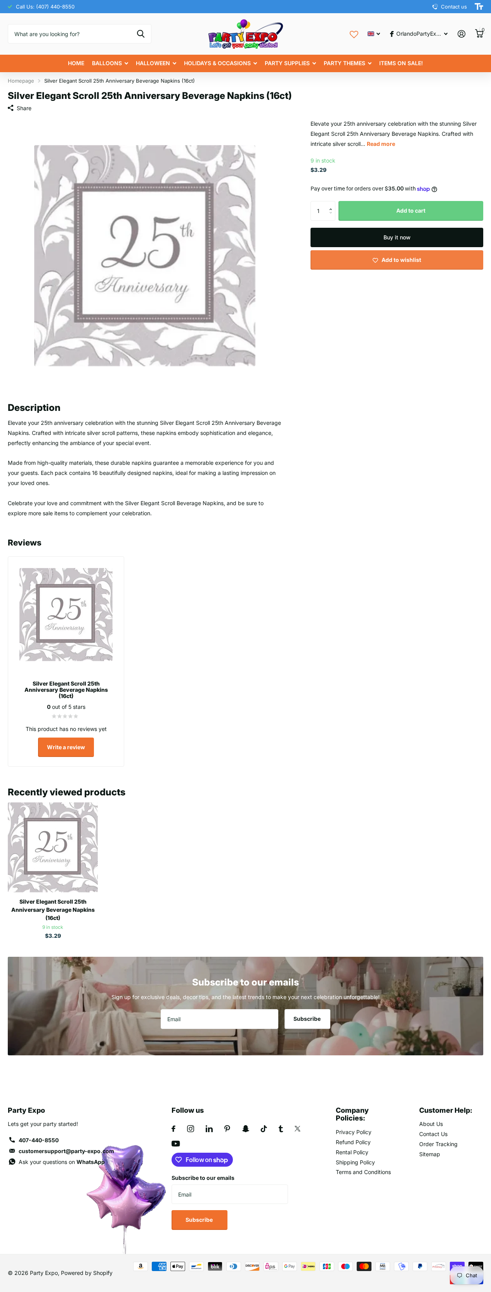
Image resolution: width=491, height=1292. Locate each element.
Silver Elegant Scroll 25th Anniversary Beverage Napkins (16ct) (53, 909)
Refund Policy (353, 1142)
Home (76, 63)
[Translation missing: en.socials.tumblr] (281, 1128)
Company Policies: (352, 1114)
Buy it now (397, 237)
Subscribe (307, 1018)
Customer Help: (445, 1110)
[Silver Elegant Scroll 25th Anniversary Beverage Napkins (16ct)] (53, 847)
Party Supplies (287, 63)
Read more (381, 143)
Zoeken (140, 33)
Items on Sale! (401, 63)
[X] (297, 1128)
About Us (431, 1124)
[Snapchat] (245, 1128)
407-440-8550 (39, 1140)
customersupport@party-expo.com (66, 1151)
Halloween (153, 63)
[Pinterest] (227, 1128)
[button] (332, 204)
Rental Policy (352, 1152)
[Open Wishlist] (354, 33)
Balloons (107, 63)
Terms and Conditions (363, 1172)
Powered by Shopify (87, 1272)
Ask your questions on (62, 1162)
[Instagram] (190, 1128)
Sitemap (429, 1154)
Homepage (21, 81)
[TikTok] (264, 1128)
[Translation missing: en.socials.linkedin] (209, 1128)
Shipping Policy (355, 1162)
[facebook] (173, 1129)
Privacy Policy (353, 1132)
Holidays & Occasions (217, 63)
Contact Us (433, 1134)
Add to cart (410, 211)
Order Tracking (438, 1144)
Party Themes (344, 63)
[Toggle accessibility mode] (479, 7)
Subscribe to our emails (203, 1177)
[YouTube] (176, 1144)
